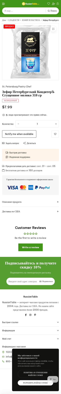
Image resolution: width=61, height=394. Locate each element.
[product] (53, 29)
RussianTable (30, 296)
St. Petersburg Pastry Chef (16, 86)
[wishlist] (49, 3)
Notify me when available (19, 134)
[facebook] (26, 314)
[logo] (30, 3)
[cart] (57, 3)
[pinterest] (35, 314)
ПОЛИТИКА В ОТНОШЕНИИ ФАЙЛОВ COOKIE (35, 373)
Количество (7, 123)
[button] (3, 4)
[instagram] (30, 314)
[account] (53, 3)
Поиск (54, 11)
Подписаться (47, 281)
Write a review (30, 247)
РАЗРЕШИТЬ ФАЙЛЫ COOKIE (35, 383)
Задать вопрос (12, 143)
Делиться (31, 143)
